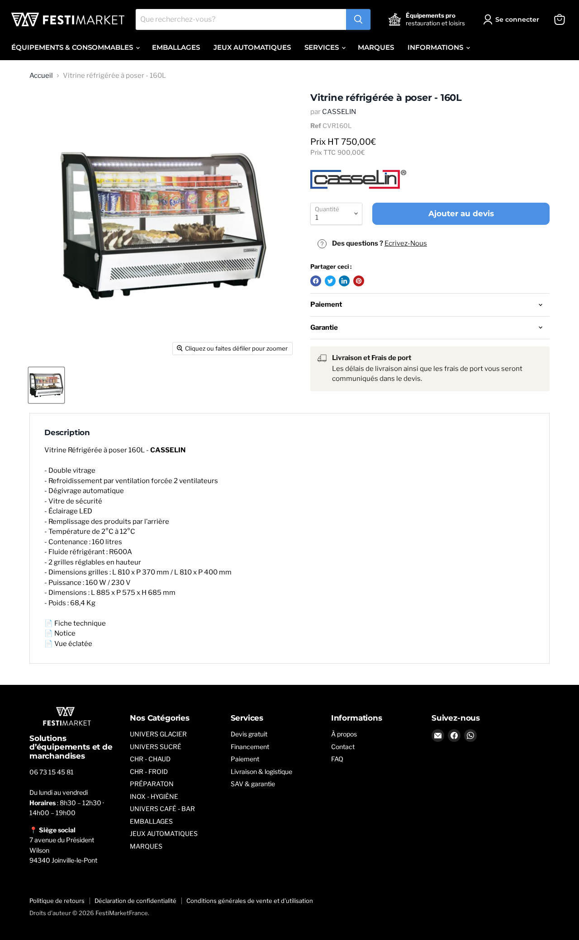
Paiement (245, 759)
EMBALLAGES (176, 47)
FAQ (337, 759)
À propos (344, 734)
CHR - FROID (149, 771)
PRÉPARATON (152, 784)
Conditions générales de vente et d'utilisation (249, 900)
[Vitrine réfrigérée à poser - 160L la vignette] (46, 385)
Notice (65, 633)
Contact (343, 746)
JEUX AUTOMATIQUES (252, 47)
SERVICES (322, 47)
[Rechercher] (358, 19)
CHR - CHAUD (150, 759)
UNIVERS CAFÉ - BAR (162, 808)
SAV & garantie (253, 784)
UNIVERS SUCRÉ (155, 746)
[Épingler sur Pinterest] (358, 280)
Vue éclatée (73, 644)
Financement (250, 746)
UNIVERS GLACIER (158, 734)
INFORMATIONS (436, 47)
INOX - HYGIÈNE (154, 796)
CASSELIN (339, 112)
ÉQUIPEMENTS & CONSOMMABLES (73, 47)
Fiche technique (80, 623)
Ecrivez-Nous (405, 243)
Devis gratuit (249, 734)
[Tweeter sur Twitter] (330, 280)
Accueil (41, 76)
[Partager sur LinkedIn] (344, 280)
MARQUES (376, 47)
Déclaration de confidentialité (135, 900)
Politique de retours (57, 900)
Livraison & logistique (261, 771)
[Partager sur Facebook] (315, 280)
